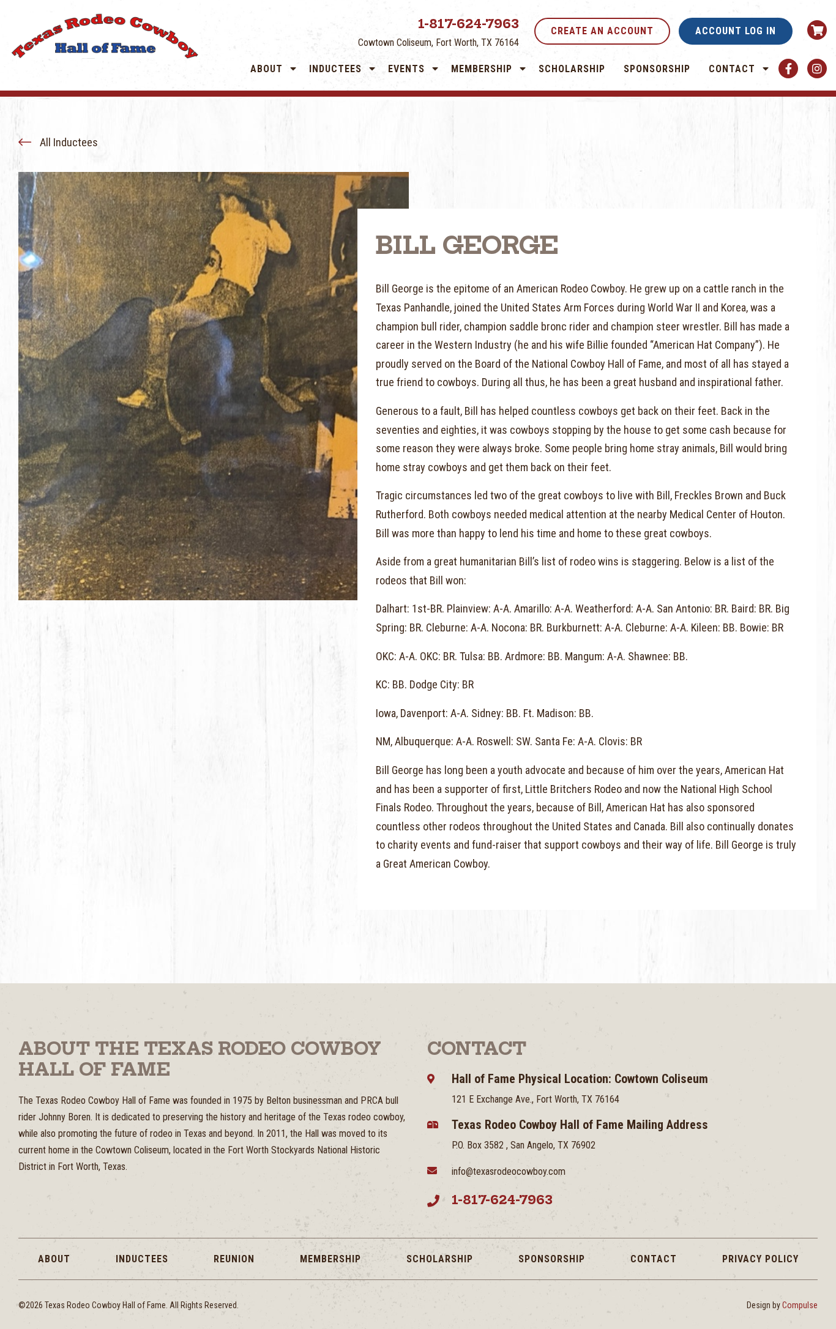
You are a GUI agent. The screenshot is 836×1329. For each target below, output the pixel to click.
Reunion (234, 1259)
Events (406, 69)
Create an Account (602, 31)
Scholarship (572, 69)
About (266, 69)
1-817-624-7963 (468, 23)
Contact (732, 69)
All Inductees (67, 142)
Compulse (800, 1305)
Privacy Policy (760, 1259)
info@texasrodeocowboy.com (508, 1171)
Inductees (335, 69)
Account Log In (735, 31)
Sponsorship (657, 69)
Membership (481, 69)
